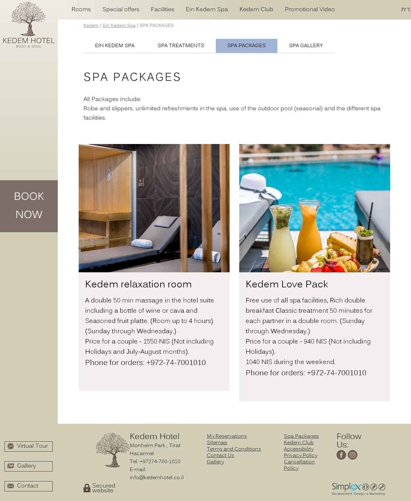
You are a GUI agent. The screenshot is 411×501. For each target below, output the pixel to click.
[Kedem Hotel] (29, 26)
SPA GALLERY (306, 46)
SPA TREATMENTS (181, 46)
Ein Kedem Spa (115, 46)
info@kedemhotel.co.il (157, 478)
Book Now (29, 206)
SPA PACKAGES (246, 46)
